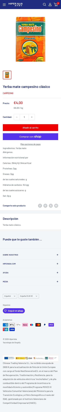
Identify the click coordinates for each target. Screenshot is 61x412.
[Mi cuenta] (50, 4)
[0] (56, 4)
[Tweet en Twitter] (51, 205)
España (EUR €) (26, 296)
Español (7, 296)
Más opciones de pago (30, 144)
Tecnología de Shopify (11, 342)
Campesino (8, 93)
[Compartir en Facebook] (40, 205)
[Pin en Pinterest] (45, 205)
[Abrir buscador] (44, 4)
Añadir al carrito (30, 127)
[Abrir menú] (4, 5)
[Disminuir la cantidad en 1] (17, 117)
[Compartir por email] (56, 205)
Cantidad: (7, 117)
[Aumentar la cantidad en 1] (32, 117)
